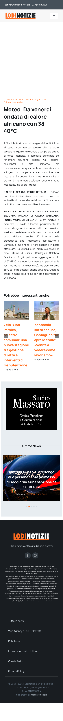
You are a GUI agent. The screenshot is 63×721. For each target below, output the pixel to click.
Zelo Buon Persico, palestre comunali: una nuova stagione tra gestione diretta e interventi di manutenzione (16, 345)
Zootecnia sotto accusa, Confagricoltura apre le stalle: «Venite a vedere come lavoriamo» (47, 340)
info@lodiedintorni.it (21, 601)
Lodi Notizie (11, 99)
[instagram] (35, 555)
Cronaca (31, 494)
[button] (6, 336)
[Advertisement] (31, 54)
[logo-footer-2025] (31, 533)
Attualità (18, 102)
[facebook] (28, 555)
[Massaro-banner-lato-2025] (31, 388)
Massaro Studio (39, 694)
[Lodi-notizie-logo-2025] (21, 13)
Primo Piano (41, 494)
